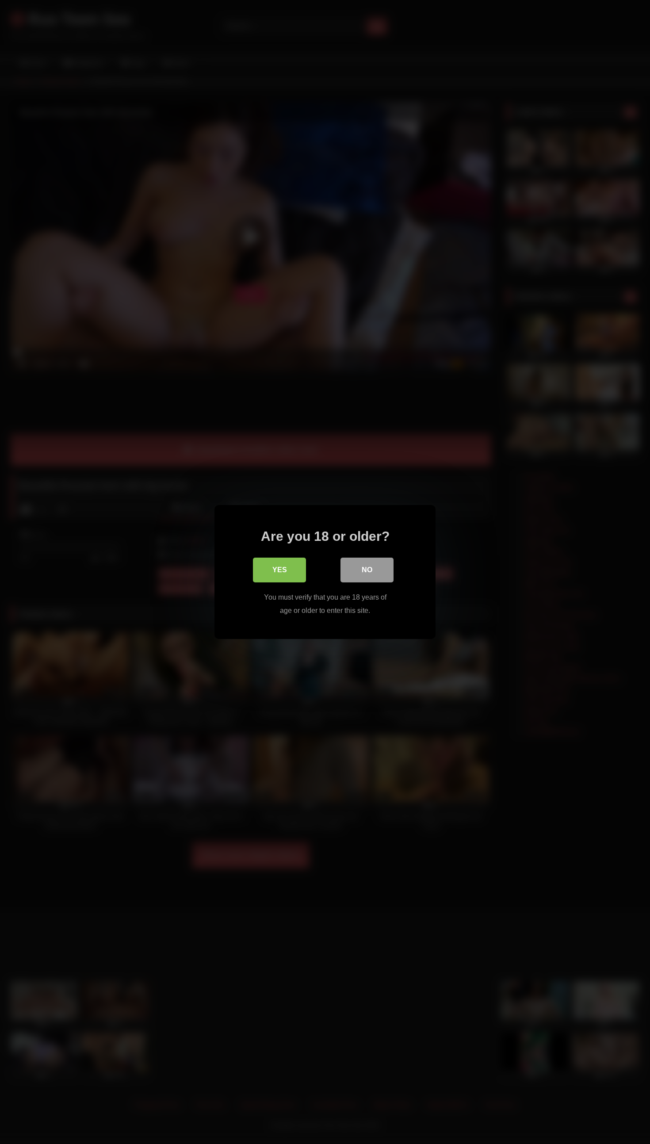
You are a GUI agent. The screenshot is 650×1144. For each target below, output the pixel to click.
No (367, 570)
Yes (279, 570)
